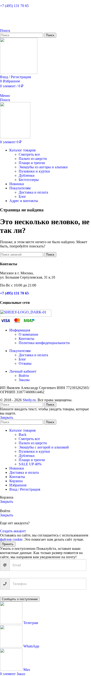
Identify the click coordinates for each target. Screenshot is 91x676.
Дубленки (27, 175)
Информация (19, 330)
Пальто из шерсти (33, 159)
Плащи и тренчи (32, 163)
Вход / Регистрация (24, 489)
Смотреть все (29, 154)
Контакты (26, 339)
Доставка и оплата (33, 192)
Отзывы (25, 363)
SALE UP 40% (30, 464)
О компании (28, 334)
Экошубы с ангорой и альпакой (44, 447)
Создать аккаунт (13, 531)
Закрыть (6, 417)
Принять (8, 544)
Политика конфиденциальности (44, 343)
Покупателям (20, 351)
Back (22, 435)
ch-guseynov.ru (81, 402)
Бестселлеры (29, 180)
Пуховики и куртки (34, 171)
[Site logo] (18, 73)
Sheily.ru (29, 400)
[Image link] (25, 315)
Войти (24, 376)
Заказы (24, 380)
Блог (22, 196)
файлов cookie (11, 539)
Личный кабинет (22, 371)
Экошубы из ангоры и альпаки (43, 167)
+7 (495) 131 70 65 (14, 6)
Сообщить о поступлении (20, 599)
